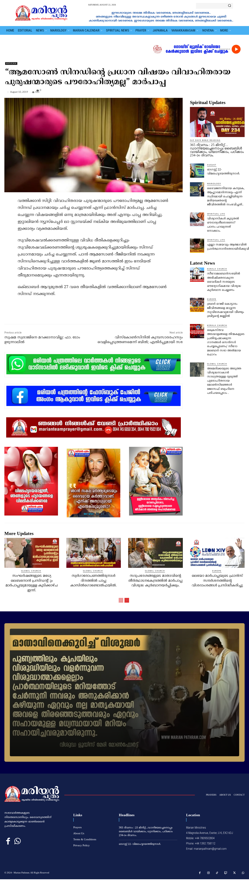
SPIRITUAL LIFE (216, 214)
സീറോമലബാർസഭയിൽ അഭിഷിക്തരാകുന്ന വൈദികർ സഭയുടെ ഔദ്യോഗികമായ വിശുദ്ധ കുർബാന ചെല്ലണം (224, 282)
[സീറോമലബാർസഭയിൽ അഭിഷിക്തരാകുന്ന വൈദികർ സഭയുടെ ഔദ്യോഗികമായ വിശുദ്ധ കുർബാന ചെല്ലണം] (197, 275)
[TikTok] (217, 873)
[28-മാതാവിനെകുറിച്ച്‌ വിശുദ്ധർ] (124, 692)
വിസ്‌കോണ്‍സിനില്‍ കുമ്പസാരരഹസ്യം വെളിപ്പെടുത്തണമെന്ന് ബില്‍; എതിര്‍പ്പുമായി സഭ (140, 340)
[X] (224, 93)
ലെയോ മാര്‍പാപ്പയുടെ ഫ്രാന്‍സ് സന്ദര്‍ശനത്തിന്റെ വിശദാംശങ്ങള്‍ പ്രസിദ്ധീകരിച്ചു (217, 581)
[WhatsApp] (241, 93)
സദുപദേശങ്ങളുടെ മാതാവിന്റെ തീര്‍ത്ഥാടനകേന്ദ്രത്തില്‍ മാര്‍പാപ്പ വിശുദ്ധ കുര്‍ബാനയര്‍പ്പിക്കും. (155, 581)
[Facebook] (215, 93)
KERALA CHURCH (217, 269)
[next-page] (126, 600)
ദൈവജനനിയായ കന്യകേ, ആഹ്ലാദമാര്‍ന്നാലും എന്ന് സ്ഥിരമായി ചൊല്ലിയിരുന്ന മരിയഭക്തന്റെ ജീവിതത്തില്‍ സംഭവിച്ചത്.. (225, 197)
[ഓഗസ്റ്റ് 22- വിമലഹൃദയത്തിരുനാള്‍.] (197, 170)
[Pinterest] (232, 93)
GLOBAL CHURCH (217, 364)
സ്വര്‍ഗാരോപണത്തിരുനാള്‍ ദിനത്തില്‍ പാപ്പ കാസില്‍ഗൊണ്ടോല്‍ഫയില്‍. (93, 581)
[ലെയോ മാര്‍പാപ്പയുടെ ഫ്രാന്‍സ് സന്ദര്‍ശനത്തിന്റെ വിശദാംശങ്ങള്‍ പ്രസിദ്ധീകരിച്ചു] (217, 553)
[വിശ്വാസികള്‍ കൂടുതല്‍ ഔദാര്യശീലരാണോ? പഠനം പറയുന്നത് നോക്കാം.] (197, 219)
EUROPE (211, 299)
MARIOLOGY (214, 184)
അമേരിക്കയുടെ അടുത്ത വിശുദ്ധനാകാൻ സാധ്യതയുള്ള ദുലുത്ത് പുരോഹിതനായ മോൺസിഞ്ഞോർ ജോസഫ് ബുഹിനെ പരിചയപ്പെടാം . (224, 381)
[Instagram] (208, 873)
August (211, 165)
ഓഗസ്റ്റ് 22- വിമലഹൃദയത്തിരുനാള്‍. (140, 844)
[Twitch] (225, 873)
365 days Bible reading (205, 140)
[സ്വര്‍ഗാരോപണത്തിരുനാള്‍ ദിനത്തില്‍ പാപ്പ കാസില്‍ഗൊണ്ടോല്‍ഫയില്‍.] (93, 553)
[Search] (229, 6)
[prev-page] (121, 600)
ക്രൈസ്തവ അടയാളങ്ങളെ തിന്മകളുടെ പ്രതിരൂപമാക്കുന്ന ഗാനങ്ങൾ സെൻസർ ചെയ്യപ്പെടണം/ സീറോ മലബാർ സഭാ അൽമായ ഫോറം (225, 342)
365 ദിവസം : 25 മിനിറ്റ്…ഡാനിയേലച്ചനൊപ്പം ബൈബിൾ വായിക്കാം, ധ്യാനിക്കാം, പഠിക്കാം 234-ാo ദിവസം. (217, 150)
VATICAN (11, 63)
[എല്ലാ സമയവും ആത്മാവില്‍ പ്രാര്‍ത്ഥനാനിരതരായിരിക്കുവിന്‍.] (197, 246)
